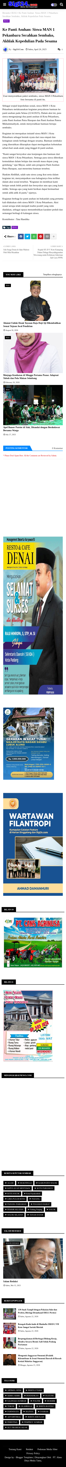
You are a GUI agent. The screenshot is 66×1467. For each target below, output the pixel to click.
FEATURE (49, 1396)
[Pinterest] (40, 236)
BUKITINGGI (26, 1183)
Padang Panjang (36, 1209)
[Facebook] (21, 236)
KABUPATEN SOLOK (47, 1183)
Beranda (6, 13)
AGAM (10, 1183)
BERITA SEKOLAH (36, 1417)
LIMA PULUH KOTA (16, 1199)
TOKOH (10, 1406)
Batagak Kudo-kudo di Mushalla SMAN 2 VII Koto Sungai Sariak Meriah (38, 1325)
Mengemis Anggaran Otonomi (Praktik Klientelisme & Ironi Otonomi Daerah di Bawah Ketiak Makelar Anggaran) (39, 1358)
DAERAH (44, 1411)
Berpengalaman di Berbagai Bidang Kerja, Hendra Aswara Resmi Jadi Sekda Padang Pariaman (37, 1341)
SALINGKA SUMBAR (16, 1401)
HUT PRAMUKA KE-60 (17, 1427)
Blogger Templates (24, 1457)
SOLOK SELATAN (15, 1215)
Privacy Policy (33, 1453)
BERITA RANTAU (46, 1406)
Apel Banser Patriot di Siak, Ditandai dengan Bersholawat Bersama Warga (31, 429)
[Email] (47, 236)
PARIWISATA (13, 1411)
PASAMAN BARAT (41, 1204)
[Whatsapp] (34, 236)
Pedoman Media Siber (47, 1449)
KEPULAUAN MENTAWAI (18, 1188)
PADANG (36, 1199)
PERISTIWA (12, 1422)
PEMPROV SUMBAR (33, 1422)
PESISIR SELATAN (15, 1209)
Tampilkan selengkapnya (52, 274)
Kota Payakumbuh (33, 1194)
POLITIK (36, 1401)
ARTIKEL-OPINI (14, 1390)
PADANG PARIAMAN (16, 1204)
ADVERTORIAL (14, 1417)
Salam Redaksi (10, 1281)
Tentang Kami (15, 1449)
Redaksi (29, 1449)
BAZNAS (29, 1411)
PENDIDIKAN (32, 1396)
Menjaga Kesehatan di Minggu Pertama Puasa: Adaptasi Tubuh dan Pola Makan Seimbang (30, 377)
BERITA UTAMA (35, 1390)
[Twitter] (27, 236)
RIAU (14, 13)
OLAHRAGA (26, 1406)
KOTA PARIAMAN (45, 1188)
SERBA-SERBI (13, 1396)
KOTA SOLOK (13, 1194)
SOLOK (52, 1209)
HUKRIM (51, 1401)
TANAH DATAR (36, 1215)
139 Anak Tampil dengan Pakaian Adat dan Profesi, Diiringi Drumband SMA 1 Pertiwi (37, 1311)
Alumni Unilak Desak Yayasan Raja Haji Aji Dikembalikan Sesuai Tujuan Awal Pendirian (32, 324)
